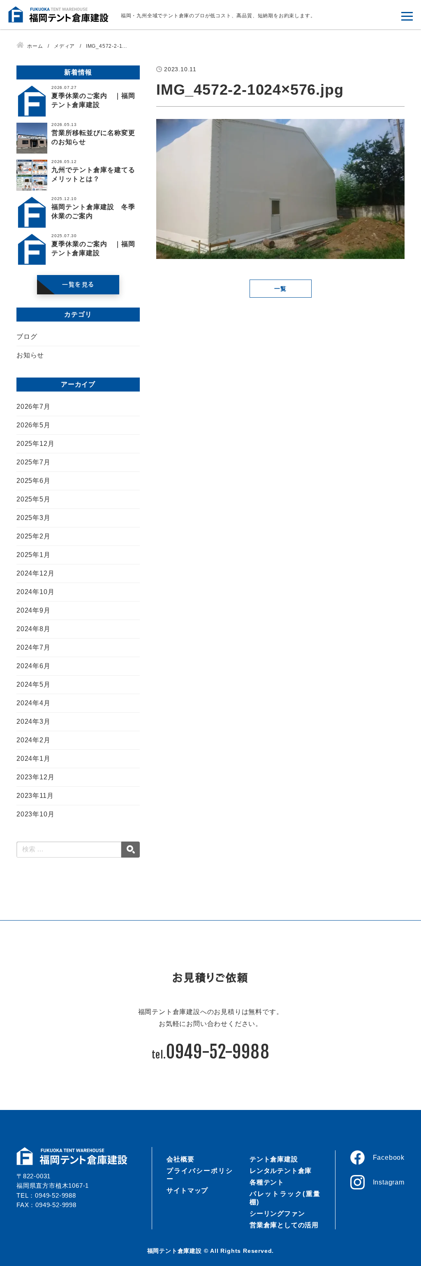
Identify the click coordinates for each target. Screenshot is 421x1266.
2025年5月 (33, 499)
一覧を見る (78, 284)
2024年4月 (33, 702)
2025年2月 (33, 536)
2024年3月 (33, 721)
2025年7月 (33, 462)
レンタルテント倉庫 (281, 1170)
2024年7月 (33, 647)
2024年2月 (33, 740)
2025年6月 (33, 480)
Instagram (389, 1182)
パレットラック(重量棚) (285, 1197)
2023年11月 (34, 795)
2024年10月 (35, 591)
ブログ (26, 336)
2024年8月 (33, 628)
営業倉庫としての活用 (284, 1225)
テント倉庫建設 (274, 1159)
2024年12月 (35, 573)
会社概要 (180, 1159)
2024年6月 (33, 665)
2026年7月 (33, 406)
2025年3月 (33, 517)
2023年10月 (35, 814)
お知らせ (30, 355)
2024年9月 (33, 610)
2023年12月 (35, 777)
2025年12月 (35, 443)
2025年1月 (33, 554)
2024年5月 (33, 684)
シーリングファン (277, 1213)
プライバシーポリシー (200, 1174)
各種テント (267, 1182)
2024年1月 (33, 758)
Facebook (389, 1157)
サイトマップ (187, 1190)
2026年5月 (33, 425)
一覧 (280, 288)
